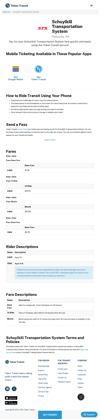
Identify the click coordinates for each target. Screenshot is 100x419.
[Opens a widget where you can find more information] (89, 415)
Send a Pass (22, 129)
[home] (17, 5)
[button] (91, 5)
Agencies (6, 12)
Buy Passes (50, 415)
